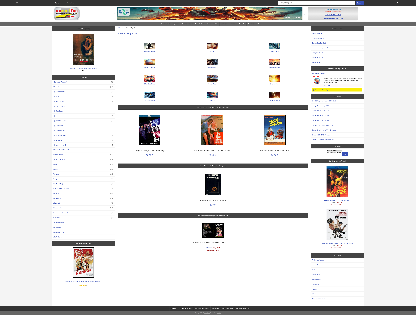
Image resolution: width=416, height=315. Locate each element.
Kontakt (314, 289)
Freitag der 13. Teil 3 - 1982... (321, 120)
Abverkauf (83, 203)
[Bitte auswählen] (334, 150)
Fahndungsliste (165, 24)
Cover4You (212, 84)
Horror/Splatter (83, 154)
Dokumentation (149, 51)
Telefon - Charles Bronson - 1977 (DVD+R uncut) (337, 243)
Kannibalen (212, 67)
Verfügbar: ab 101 (317, 62)
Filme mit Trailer (83, 208)
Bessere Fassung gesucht (320, 48)
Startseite (202, 24)
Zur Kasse (251, 24)
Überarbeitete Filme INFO (83, 150)
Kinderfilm (212, 100)
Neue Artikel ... (58, 227)
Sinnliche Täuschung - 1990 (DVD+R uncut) (83, 68)
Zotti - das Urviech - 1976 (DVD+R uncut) (274, 150)
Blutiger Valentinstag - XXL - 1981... (323, 125)
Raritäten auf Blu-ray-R (83, 213)
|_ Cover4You (83, 125)
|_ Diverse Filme (83, 130)
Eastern (83, 164)
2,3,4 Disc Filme (149, 84)
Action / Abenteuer (83, 159)
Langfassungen (274, 67)
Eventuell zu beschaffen (319, 43)
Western (83, 174)
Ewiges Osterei (149, 67)
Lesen (328, 85)
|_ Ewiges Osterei (83, 106)
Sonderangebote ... (59, 222)
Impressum (176, 24)
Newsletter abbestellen (319, 299)
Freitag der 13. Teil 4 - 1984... (321, 111)
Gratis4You (83, 218)
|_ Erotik (83, 96)
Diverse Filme (274, 84)
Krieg (83, 179)
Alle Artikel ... (57, 237)
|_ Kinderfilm (83, 140)
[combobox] (316, 3)
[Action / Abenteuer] (209, 14)
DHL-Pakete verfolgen (185, 308)
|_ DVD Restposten (83, 135)
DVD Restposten (149, 100)
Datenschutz (316, 265)
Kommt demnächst (212, 24)
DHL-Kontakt (215, 308)
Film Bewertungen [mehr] (83, 243)
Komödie (83, 193)
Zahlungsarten (316, 279)
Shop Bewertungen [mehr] (337, 69)
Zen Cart (219, 312)
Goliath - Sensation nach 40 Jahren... (324, 140)
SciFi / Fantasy (83, 184)
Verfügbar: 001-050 (318, 53)
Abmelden (242, 24)
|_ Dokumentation (83, 91)
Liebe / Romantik (274, 100)
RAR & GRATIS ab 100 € (83, 188)
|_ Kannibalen (83, 111)
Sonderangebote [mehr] (337, 161)
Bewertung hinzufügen (321, 90)
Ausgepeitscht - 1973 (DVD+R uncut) (213, 200)
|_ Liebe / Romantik (83, 145)
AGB (258, 24)
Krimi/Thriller (83, 198)
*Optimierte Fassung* (83, 82)
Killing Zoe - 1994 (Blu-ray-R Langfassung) (150, 150)
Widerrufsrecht (316, 274)
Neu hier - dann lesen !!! (189, 24)
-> (83, 87)
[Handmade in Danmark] (334, 152)
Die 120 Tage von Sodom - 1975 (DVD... (324, 101)
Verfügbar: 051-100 (318, 57)
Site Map (315, 294)
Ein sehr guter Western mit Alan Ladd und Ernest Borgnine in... (83, 281)
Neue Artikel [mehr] (83, 29)
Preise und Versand (318, 260)
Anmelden (233, 24)
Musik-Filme (275, 51)
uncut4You (207, 312)
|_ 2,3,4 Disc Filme (83, 121)
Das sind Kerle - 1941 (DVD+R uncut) (324, 130)
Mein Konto (224, 24)
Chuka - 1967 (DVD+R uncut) (321, 135)
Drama (83, 169)
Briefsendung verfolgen (242, 308)
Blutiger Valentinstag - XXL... (321, 106)
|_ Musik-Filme (83, 101)
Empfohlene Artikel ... (60, 232)
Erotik (212, 51)
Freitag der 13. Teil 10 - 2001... (321, 115)
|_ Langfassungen (83, 116)
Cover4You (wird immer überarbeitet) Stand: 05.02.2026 (213, 243)
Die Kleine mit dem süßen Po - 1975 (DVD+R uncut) (212, 150)
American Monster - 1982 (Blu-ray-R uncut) (337, 200)
